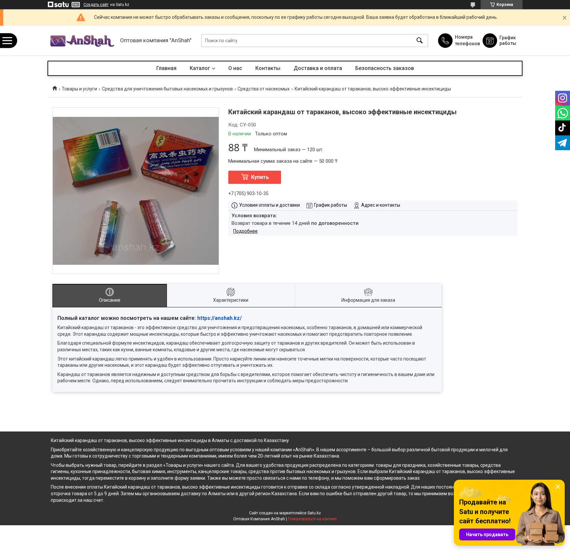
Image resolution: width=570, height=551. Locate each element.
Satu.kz (314, 513)
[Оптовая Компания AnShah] (82, 41)
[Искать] (420, 41)
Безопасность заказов (384, 68)
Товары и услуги (79, 88)
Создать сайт (96, 4)
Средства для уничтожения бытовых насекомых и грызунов (167, 88)
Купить (260, 177)
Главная (166, 68)
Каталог (200, 68)
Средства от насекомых (264, 88)
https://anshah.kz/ (219, 318)
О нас (235, 68)
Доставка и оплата (318, 68)
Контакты (267, 68)
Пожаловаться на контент (312, 519)
